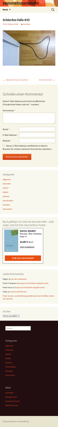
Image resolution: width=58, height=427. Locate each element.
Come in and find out (18, 291)
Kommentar (9, 110)
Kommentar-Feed (12, 401)
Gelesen (6, 196)
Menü (5, 9)
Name (6, 129)
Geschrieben (8, 200)
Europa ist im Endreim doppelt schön (33, 283)
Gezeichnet (7, 209)
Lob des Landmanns (19, 279)
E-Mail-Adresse (10, 135)
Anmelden (9, 392)
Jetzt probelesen (27, 247)
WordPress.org (11, 405)
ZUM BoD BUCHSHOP (23, 258)
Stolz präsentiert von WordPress (16, 421)
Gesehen (26, 24)
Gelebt (5, 192)
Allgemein (7, 179)
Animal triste (47, 79)
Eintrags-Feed (11, 397)
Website (6, 140)
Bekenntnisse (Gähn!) (15, 79)
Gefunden (7, 183)
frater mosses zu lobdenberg (15, 296)
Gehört (5, 188)
